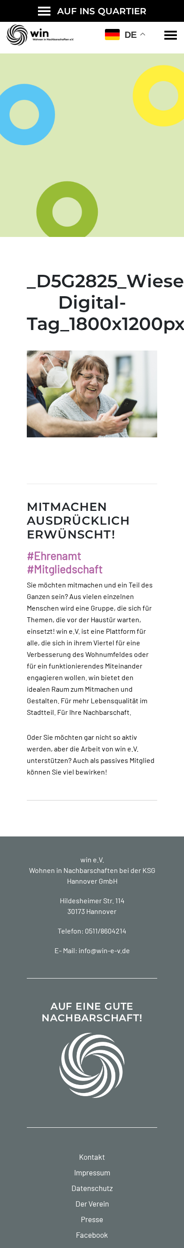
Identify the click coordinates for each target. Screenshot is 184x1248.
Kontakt (92, 1156)
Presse (92, 1219)
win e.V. (92, 859)
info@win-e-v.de (104, 950)
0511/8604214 (105, 930)
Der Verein (92, 1203)
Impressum (92, 1172)
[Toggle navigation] (170, 35)
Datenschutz (92, 1187)
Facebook (92, 1234)
